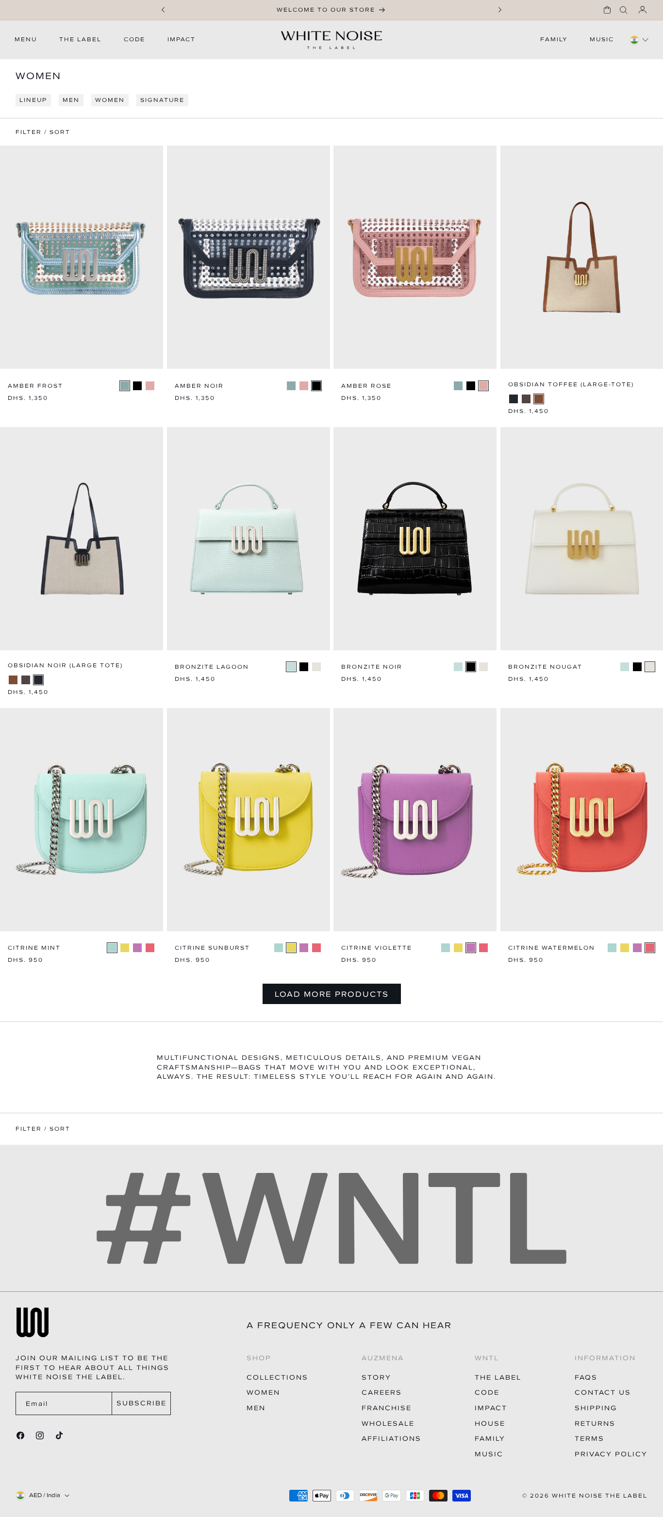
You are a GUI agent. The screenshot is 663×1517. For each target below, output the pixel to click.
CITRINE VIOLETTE (376, 948)
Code (487, 1392)
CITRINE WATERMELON (551, 948)
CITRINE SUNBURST (212, 948)
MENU (26, 39)
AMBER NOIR (199, 386)
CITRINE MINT (34, 948)
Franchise (387, 1408)
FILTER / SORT (43, 1129)
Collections (277, 1377)
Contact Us (603, 1392)
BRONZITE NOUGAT (545, 667)
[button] (607, 10)
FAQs (586, 1377)
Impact (491, 1408)
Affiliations (391, 1439)
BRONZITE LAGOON (212, 667)
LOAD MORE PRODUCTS (332, 994)
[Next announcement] (500, 10)
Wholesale (388, 1423)
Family (490, 1439)
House (490, 1423)
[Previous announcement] (163, 10)
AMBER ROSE (366, 386)
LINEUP (33, 100)
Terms (589, 1439)
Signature (162, 100)
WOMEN (110, 100)
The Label (498, 1377)
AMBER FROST (35, 386)
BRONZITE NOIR (371, 667)
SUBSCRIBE (141, 1403)
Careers (382, 1392)
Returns (595, 1423)
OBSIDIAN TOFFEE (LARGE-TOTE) (571, 384)
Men (256, 1408)
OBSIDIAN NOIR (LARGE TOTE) (65, 665)
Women (263, 1392)
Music (489, 1454)
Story (376, 1377)
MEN (71, 100)
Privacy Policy (611, 1454)
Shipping (596, 1408)
